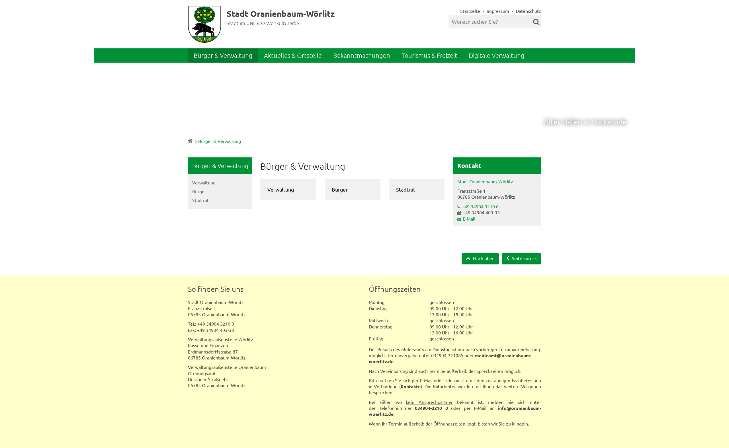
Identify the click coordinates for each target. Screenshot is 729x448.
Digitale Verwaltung (497, 55)
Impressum (498, 11)
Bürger (199, 191)
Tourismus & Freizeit (429, 55)
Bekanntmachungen (361, 55)
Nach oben (483, 258)
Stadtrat (200, 200)
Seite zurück (524, 258)
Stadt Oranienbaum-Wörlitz (485, 181)
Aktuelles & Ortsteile (293, 55)
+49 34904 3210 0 (480, 206)
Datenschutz (528, 11)
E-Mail (469, 218)
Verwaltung (204, 182)
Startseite (470, 11)
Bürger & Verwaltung (223, 55)
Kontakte (411, 386)
